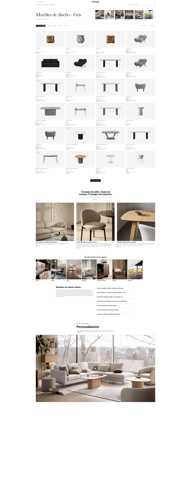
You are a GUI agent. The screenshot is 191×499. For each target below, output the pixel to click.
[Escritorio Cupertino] (80, 87)
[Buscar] (155, 4)
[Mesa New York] (110, 159)
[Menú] (36, 4)
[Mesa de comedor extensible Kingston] (50, 159)
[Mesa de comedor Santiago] (110, 63)
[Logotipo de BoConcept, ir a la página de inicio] (95, 2)
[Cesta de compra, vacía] (154, 2)
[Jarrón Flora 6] (80, 39)
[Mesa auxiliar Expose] (140, 111)
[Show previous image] (49, 46)
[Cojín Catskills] (50, 39)
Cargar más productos (95, 180)
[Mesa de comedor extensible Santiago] (80, 135)
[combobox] (142, 4)
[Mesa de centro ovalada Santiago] (50, 111)
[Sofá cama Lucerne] (50, 63)
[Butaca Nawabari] (140, 39)
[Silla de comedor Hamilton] (140, 159)
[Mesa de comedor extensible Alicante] (110, 135)
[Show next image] (51, 46)
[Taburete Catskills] (140, 87)
